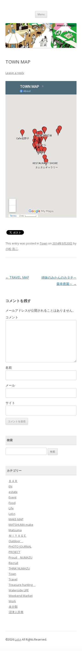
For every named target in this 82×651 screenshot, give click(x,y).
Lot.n (12, 514)
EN (10, 486)
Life (11, 508)
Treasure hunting (22, 585)
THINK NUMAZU (19, 568)
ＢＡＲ (13, 481)
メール (10, 385)
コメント (11, 317)
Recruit (13, 563)
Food (12, 503)
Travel (13, 579)
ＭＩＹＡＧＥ (17, 536)
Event (12, 497)
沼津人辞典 (16, 612)
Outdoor (16, 541)
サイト (10, 403)
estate (13, 492)
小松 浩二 (11, 249)
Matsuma (15, 530)
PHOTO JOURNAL (20, 546)
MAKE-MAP (16, 519)
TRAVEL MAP (17, 277)
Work (12, 601)
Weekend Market (21, 596)
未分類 (13, 607)
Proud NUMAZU (20, 557)
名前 (8, 367)
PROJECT (14, 552)
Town (43, 243)
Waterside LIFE (19, 590)
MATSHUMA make (21, 525)
